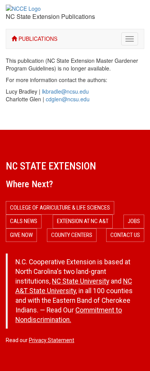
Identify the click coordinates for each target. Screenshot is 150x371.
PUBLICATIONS (37, 38)
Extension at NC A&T (82, 221)
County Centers (71, 235)
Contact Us (125, 235)
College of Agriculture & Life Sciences (60, 207)
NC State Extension (51, 166)
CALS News (23, 221)
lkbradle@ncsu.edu (65, 91)
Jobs (134, 221)
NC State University (80, 281)
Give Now (21, 235)
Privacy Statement (51, 340)
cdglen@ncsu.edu (68, 99)
